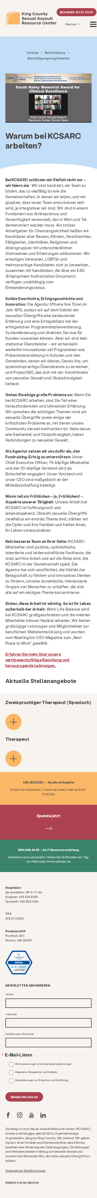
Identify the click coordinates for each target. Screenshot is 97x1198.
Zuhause (32, 52)
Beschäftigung (55, 52)
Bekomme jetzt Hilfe (76, 12)
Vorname (12, 1014)
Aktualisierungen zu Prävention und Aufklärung (41, 1080)
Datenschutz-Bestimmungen (25, 1170)
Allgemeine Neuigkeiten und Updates (36, 1072)
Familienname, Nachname (19, 1034)
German (71, 24)
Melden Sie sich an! (24, 1097)
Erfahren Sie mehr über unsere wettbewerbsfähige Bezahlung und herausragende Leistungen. (37, 660)
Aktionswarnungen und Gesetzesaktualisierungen (43, 1064)
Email (10, 994)
